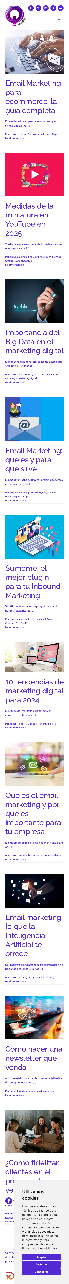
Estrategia (11, 378)
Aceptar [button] (41, 1257)
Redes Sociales (23, 261)
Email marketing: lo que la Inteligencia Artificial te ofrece (34, 935)
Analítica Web (50, 374)
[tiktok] (53, 8)
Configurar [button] (41, 1271)
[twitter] (38, 8)
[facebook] (31, 8)
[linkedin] (61, 8)
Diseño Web (22, 623)
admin (13, 134)
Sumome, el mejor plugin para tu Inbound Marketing (32, 582)
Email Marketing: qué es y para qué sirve (33, 459)
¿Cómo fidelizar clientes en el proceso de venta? (31, 1176)
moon (13, 1091)
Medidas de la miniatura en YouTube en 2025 (29, 219)
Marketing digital (27, 378)
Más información (14, 138)
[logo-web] (15, 7)
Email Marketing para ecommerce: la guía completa (33, 97)
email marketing (47, 134)
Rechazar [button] (41, 1264)
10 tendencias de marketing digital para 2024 (34, 690)
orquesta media (18, 257)
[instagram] (46, 8)
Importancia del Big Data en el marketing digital (34, 341)
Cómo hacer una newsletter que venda (33, 1058)
